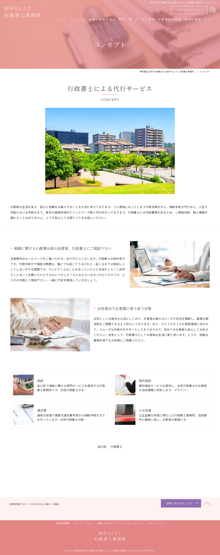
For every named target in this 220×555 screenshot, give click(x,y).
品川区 (102, 446)
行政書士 (116, 446)
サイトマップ (156, 523)
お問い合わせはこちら (189, 10)
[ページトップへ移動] (207, 503)
